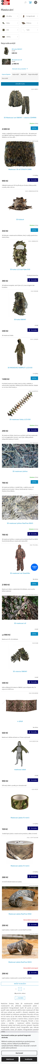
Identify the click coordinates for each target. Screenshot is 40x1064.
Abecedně (5, 78)
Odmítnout (10, 1059)
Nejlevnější (16, 74)
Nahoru (20, 998)
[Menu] (36, 2)
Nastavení (19, 1053)
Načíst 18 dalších (20, 983)
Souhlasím (28, 1059)
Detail (34, 128)
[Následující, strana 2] (20, 989)
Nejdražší (23, 74)
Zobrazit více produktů (19, 69)
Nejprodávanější (33, 74)
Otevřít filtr (20, 84)
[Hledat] (25, 2)
